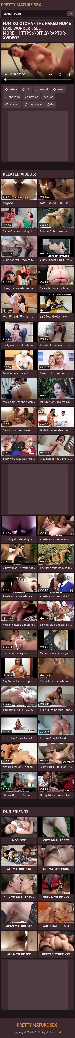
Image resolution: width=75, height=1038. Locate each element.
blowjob (33, 97)
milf (28, 89)
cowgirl (43, 89)
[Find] (70, 13)
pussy (60, 89)
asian (50, 97)
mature (13, 89)
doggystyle (35, 104)
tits (52, 104)
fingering (14, 97)
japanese (14, 104)
